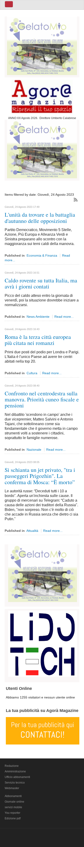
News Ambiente (38, 316)
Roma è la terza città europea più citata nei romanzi (38, 340)
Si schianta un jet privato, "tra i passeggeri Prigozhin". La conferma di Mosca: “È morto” (40, 476)
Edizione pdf (13, 818)
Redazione (12, 766)
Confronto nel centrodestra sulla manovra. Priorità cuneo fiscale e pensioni (42, 399)
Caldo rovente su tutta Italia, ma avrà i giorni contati (41, 283)
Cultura (32, 373)
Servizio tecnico (15, 782)
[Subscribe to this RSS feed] (75, 200)
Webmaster (12, 788)
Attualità (32, 531)
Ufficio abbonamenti (17, 777)
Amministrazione (15, 771)
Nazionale (34, 449)
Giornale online (14, 801)
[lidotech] (42, 643)
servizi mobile (13, 807)
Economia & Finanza (42, 255)
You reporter (12, 812)
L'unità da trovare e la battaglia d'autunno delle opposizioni (40, 217)
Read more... (64, 316)
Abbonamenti (13, 796)
